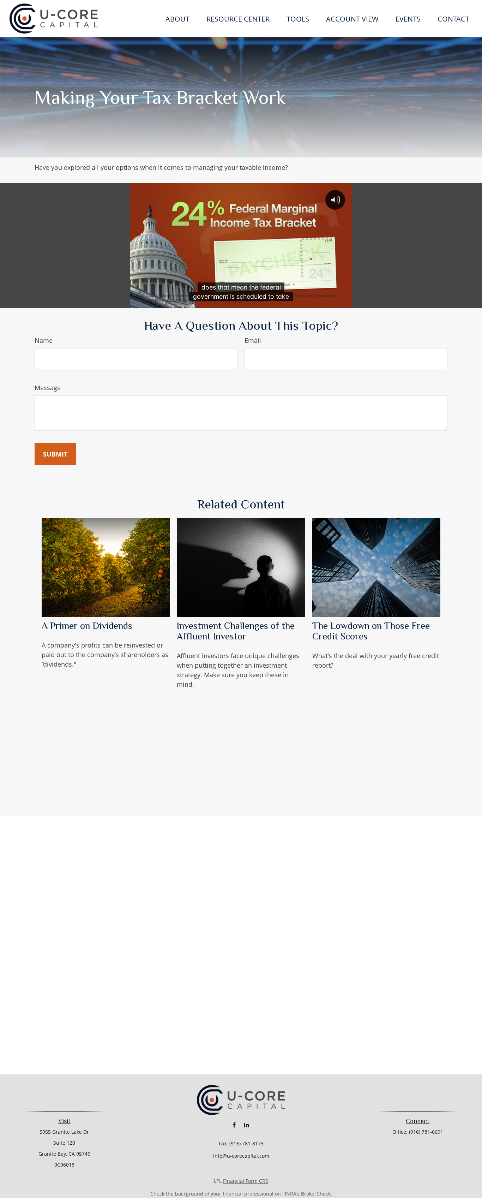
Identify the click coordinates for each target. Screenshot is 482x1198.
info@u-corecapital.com (241, 1155)
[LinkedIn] (246, 1125)
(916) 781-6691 (426, 1131)
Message (48, 387)
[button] (177, 18)
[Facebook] (234, 1125)
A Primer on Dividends (87, 625)
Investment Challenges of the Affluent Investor (236, 631)
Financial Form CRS (245, 1181)
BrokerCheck (316, 1193)
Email (253, 340)
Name (44, 340)
